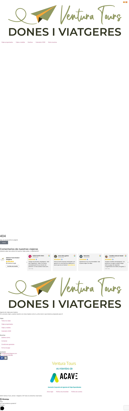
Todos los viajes (6, 320)
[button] (128, 262)
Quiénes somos (5, 337)
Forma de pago (5, 348)
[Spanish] (126, 2)
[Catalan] (124, 2)
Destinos (30, 42)
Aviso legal (50, 391)
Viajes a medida (20, 42)
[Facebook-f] (2, 358)
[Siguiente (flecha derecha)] (126, 205)
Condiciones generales (7, 344)
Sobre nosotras (52, 42)
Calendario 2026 (40, 42)
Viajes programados (7, 42)
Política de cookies (76, 391)
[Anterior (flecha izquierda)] (2, 205)
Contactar (4, 341)
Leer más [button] (31, 268)
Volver (4, 242)
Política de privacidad (62, 391)
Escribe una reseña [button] (12, 266)
